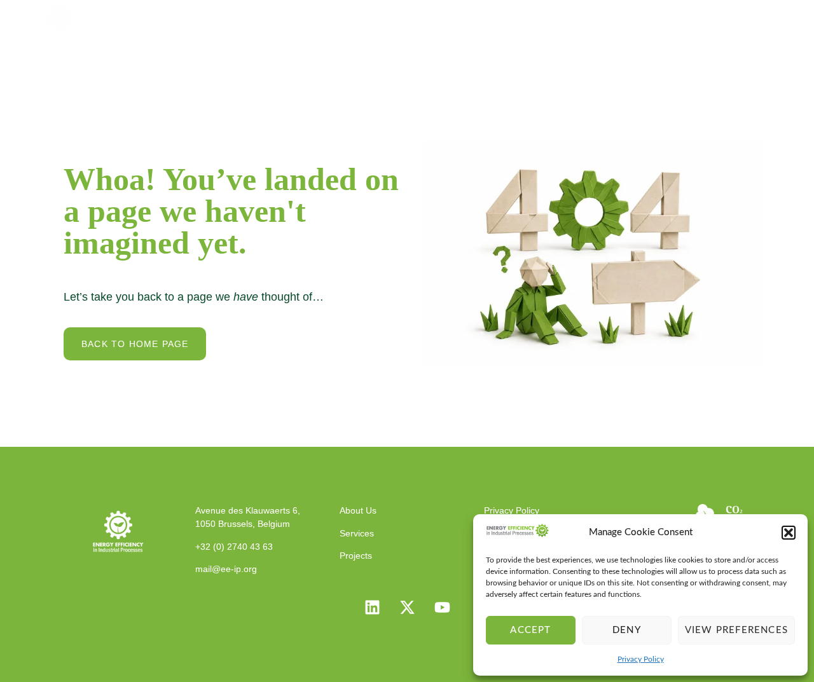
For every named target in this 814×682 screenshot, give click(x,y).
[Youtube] (442, 608)
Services (494, 16)
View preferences (736, 630)
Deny (626, 630)
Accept (530, 630)
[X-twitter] (407, 608)
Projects (563, 16)
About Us (422, 16)
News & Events (651, 16)
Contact (736, 16)
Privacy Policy (640, 659)
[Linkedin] (372, 608)
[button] (788, 532)
